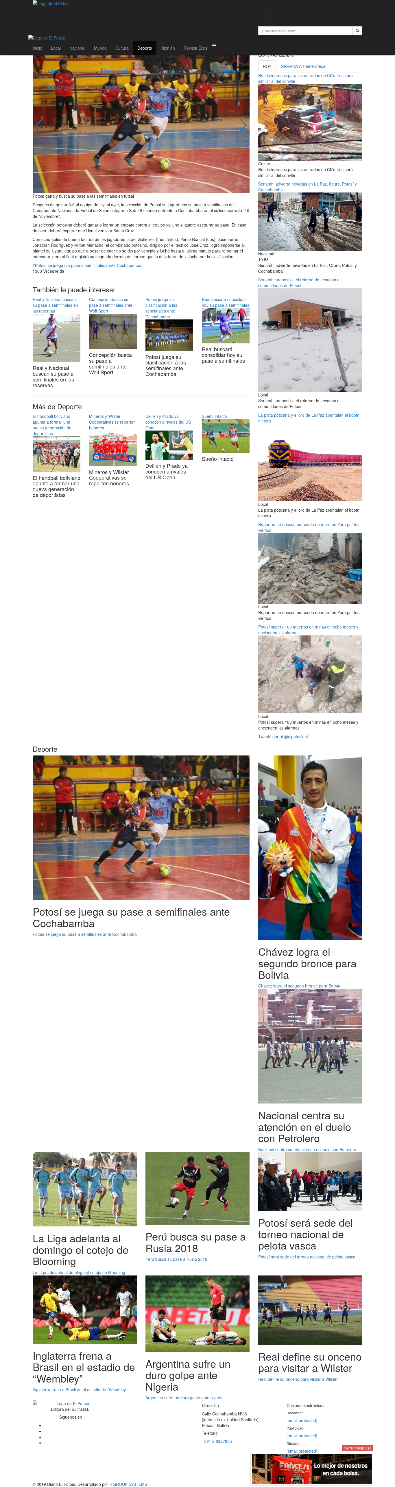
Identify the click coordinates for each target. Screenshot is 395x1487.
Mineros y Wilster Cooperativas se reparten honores (112, 422)
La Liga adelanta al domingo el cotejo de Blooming (79, 1272)
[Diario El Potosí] (141, 3)
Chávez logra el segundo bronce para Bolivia (299, 986)
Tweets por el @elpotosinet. (283, 736)
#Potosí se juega (48, 265)
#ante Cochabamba (123, 265)
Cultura (122, 48)
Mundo (100, 48)
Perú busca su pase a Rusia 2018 (176, 1259)
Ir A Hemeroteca (310, 66)
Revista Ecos (195, 48)
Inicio (37, 48)
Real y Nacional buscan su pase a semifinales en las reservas (55, 305)
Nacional (77, 48)
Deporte (144, 48)
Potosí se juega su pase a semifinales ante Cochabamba (85, 934)
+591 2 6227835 (217, 1441)
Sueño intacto (214, 416)
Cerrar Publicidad (358, 1447)
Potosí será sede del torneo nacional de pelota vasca (306, 1257)
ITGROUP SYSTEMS (128, 1484)
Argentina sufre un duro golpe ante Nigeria (184, 1397)
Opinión (168, 48)
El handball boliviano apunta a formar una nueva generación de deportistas (52, 424)
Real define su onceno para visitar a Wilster (298, 1379)
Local (56, 48)
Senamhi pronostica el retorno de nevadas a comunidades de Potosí (298, 282)
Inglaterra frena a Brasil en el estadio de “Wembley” (80, 1389)
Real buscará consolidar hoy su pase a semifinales (225, 302)
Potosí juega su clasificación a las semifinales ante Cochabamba (161, 307)
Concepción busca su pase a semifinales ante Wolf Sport (110, 305)
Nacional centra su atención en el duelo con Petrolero (307, 1149)
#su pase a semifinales (84, 265)
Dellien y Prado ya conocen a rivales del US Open (168, 422)
